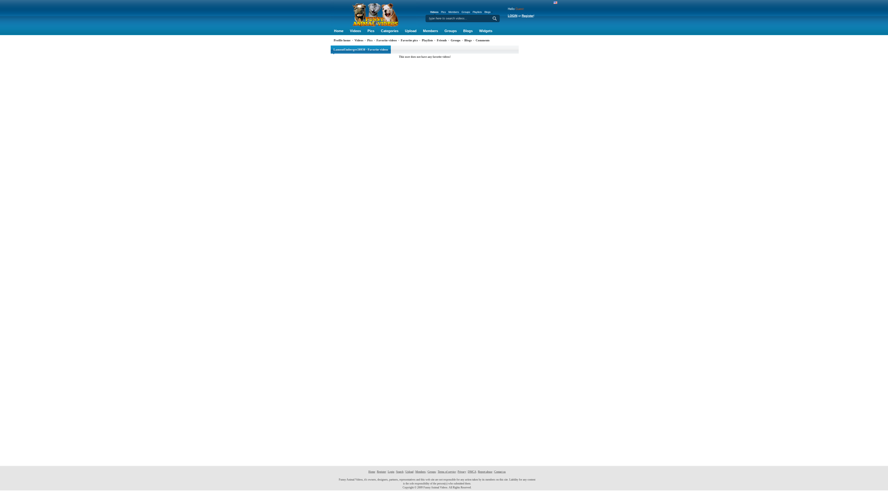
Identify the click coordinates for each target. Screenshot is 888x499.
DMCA (472, 471)
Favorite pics (409, 40)
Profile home (342, 40)
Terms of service (447, 471)
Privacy (462, 471)
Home (338, 31)
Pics (370, 31)
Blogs (468, 31)
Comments (483, 40)
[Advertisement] (538, 115)
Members (430, 31)
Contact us (500, 471)
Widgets (485, 31)
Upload (410, 31)
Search (400, 471)
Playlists (477, 12)
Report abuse (485, 471)
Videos (355, 31)
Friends (442, 40)
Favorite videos (386, 40)
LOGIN (512, 16)
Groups (450, 31)
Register (527, 16)
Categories (389, 31)
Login (391, 471)
